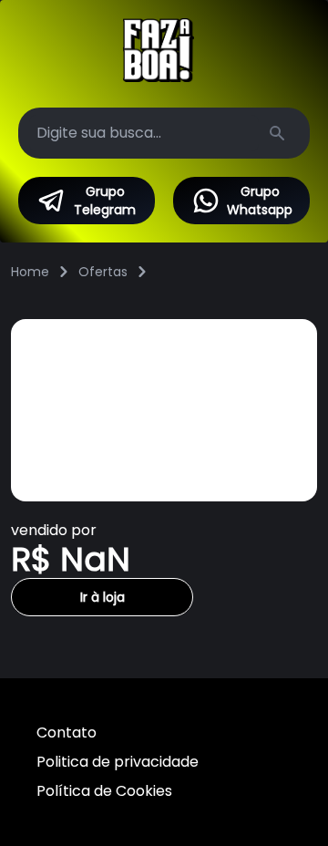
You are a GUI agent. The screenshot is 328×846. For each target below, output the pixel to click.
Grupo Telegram (105, 200)
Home (30, 272)
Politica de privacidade (117, 761)
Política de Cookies (104, 790)
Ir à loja (102, 597)
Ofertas (103, 272)
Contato (66, 732)
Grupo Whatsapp (259, 200)
